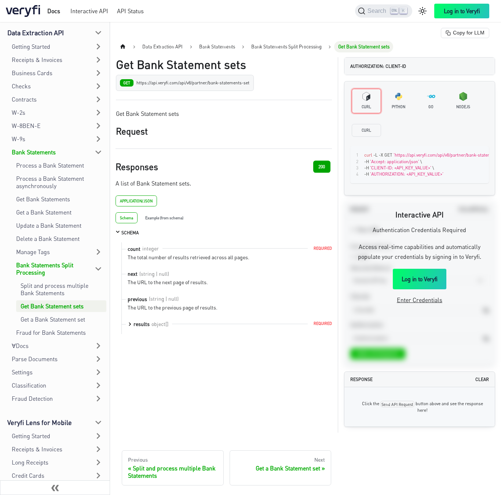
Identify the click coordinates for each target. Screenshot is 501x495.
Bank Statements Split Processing (44, 268)
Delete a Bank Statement (48, 238)
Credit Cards (28, 475)
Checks (21, 86)
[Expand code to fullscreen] (480, 155)
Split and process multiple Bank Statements (54, 289)
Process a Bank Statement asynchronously (50, 182)
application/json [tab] (136, 201)
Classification (29, 385)
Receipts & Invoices (37, 59)
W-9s (18, 139)
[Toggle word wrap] (453, 155)
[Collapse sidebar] (55, 487)
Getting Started (31, 46)
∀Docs (20, 345)
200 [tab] (321, 166)
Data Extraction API (35, 33)
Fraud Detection (32, 398)
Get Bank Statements (43, 199)
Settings (22, 372)
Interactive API (89, 11)
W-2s (18, 112)
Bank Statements (34, 152)
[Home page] (123, 46)
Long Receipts (30, 462)
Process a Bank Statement (50, 165)
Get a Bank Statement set (53, 319)
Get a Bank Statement (44, 212)
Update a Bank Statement (48, 225)
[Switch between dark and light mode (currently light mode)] (422, 11)
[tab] (127, 217)
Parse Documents (35, 359)
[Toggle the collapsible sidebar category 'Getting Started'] (98, 436)
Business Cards (32, 73)
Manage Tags (33, 252)
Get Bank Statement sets (52, 306)
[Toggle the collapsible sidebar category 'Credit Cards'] (98, 475)
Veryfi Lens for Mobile (39, 422)
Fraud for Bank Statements (51, 332)
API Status (130, 11)
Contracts (24, 99)
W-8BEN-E (26, 125)
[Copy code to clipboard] (467, 155)
